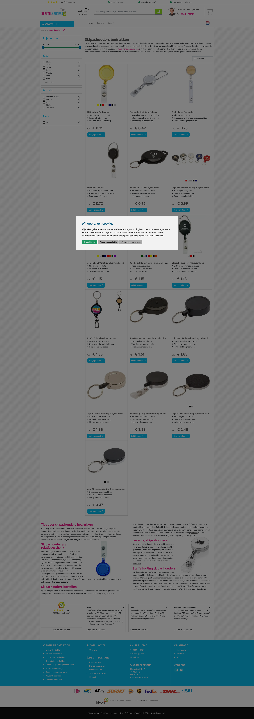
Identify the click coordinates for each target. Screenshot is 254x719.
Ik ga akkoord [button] (90, 242)
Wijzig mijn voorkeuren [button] (130, 242)
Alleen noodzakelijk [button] (108, 242)
